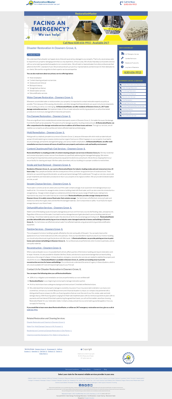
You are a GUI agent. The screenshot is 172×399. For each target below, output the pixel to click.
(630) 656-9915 (130, 4)
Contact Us (97, 369)
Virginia (88, 382)
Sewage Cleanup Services (129, 103)
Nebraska (59, 380)
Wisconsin (108, 382)
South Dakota (63, 382)
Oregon (123, 380)
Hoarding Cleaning (127, 109)
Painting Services (126, 112)
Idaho (96, 378)
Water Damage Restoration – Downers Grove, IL (50, 97)
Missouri (48, 380)
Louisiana (123, 378)
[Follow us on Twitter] (85, 385)
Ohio (113, 380)
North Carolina (100, 380)
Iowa (109, 378)
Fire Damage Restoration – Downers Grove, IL (49, 116)
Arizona (39, 378)
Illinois (100, 378)
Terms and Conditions (72, 369)
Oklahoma (118, 380)
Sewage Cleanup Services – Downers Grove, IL (49, 183)
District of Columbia (76, 378)
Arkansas (43, 378)
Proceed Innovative (89, 398)
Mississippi (42, 380)
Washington (94, 382)
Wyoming (114, 382)
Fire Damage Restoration (129, 91)
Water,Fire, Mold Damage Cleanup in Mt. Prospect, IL (45, 326)
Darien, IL (59, 351)
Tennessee (70, 382)
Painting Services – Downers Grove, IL (45, 229)
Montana (54, 380)
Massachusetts (140, 378)
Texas (75, 382)
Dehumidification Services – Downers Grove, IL (49, 207)
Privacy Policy (86, 369)
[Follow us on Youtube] (91, 385)
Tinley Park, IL (43, 353)
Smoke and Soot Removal (129, 94)
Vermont (83, 382)
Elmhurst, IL (51, 351)
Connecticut (61, 378)
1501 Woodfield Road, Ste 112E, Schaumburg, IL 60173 (86, 393)
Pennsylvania (129, 380)
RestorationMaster (66, 393)
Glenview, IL (35, 351)
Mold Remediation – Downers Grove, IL (45, 132)
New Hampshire (71, 380)
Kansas (112, 378)
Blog (105, 369)
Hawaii (92, 378)
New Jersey (79, 380)
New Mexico (86, 380)
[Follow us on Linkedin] (88, 385)
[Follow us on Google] (80, 385)
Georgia (88, 378)
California (49, 378)
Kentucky (117, 378)
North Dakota (108, 380)
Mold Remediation (127, 100)
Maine (128, 378)
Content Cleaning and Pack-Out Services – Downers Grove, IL (56, 148)
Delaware (67, 378)
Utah (79, 382)
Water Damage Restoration (129, 87)
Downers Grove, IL (40, 349)
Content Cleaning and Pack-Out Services (133, 106)
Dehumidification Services (129, 115)
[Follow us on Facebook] (83, 385)
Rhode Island (137, 380)
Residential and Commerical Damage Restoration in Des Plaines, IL (49, 331)
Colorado (54, 378)
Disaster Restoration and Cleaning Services (134, 84)
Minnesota (36, 380)
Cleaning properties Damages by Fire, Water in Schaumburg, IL (48, 335)
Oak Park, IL (43, 351)
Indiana (105, 378)
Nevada (64, 380)
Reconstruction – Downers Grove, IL (44, 247)
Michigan (30, 380)
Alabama (30, 378)
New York (92, 380)
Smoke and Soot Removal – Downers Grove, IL (49, 164)
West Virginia (101, 382)
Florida (83, 378)
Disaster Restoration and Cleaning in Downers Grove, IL (46, 322)
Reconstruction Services (128, 97)
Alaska (34, 378)
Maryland (133, 378)
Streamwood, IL (51, 349)
